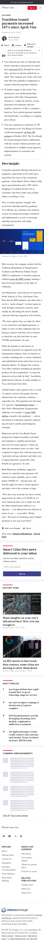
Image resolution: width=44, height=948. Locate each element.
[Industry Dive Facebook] (9, 836)
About (4, 851)
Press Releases (8, 873)
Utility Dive (25, 889)
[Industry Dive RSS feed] (21, 836)
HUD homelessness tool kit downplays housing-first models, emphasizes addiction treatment (23, 720)
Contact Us (6, 859)
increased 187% (16, 69)
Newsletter (6, 863)
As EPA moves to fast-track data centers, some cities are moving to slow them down (21, 664)
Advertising (26, 853)
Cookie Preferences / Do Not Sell (22, 938)
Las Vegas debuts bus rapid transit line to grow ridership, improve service (23, 692)
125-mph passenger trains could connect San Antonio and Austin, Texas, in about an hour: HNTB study (24, 736)
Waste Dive (26, 892)
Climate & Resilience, (22, 534)
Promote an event (29, 871)
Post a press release (19, 815)
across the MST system (20, 278)
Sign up (32, 8)
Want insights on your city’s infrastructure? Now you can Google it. (21, 621)
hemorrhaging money (25, 404)
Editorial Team (8, 855)
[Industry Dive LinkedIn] (3, 836)
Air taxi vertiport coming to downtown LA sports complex (24, 705)
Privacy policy (7, 935)
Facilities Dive (27, 885)
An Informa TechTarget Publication (22, 2)
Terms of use (20, 935)
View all (6, 815)
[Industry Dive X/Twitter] (15, 836)
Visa (13, 256)
